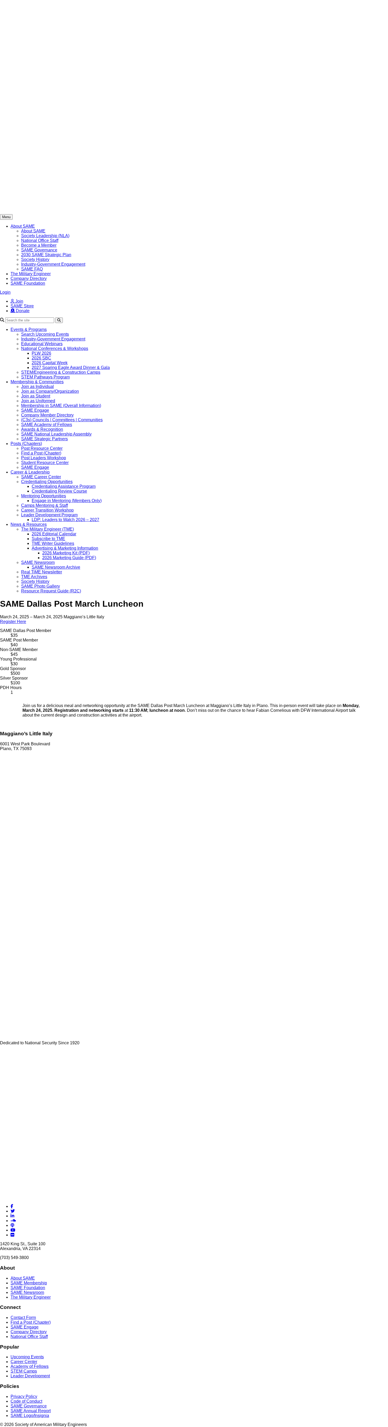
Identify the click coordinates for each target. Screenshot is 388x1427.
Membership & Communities (37, 382)
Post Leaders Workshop (43, 458)
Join (18, 301)
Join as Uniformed (38, 401)
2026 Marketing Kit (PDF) (66, 553)
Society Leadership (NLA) (45, 235)
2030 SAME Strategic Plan (46, 254)
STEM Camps (24, 1371)
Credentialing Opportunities (47, 481)
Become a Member (38, 245)
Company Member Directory (47, 415)
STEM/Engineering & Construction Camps (60, 372)
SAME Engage (35, 410)
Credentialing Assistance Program (64, 486)
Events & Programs (29, 329)
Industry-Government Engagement (53, 264)
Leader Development (30, 1376)
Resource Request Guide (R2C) (51, 591)
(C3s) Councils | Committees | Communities (62, 420)
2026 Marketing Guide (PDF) (69, 557)
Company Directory (29, 278)
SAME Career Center (41, 477)
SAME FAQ (32, 269)
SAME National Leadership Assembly (56, 434)
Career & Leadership (30, 472)
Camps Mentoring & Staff (44, 505)
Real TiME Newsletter (41, 572)
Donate (22, 310)
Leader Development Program (49, 515)
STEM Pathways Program (45, 377)
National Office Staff (39, 240)
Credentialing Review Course (59, 491)
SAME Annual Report (31, 1411)
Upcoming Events (27, 1357)
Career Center (24, 1361)
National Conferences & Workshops (54, 348)
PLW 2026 (41, 353)
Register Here (13, 621)
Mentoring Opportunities (43, 496)
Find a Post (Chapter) (41, 453)
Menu (6, 217)
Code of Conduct (26, 1401)
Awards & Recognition (42, 429)
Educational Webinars (42, 343)
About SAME (23, 226)
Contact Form (23, 1317)
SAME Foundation (28, 283)
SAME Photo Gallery (40, 586)
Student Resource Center (45, 462)
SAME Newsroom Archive (56, 567)
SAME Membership (29, 1283)
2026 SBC (41, 358)
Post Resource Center (42, 448)
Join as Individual (37, 386)
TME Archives (34, 576)
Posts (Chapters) (26, 443)
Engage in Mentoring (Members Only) (67, 500)
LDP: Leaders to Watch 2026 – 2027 (65, 519)
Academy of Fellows (30, 1366)
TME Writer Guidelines (53, 543)
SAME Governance (39, 250)
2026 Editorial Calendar (54, 534)
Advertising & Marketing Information (65, 548)
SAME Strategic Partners (44, 439)
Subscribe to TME (48, 538)
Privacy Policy (24, 1396)
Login (5, 292)
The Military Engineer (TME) (47, 529)
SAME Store (22, 306)
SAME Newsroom (38, 562)
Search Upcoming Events (45, 334)
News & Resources (29, 524)
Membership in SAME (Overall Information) (61, 405)
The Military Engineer (31, 274)
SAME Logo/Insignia (30, 1415)
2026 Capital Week (50, 363)
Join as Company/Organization (50, 391)
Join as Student (35, 396)
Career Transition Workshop (47, 510)
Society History (35, 259)
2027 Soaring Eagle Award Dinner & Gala (71, 367)
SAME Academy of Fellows (46, 424)
